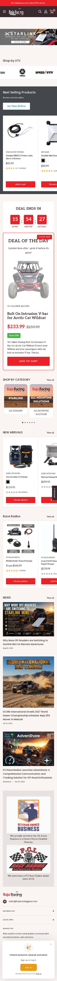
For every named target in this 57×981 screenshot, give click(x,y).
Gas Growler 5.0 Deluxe (16, 477)
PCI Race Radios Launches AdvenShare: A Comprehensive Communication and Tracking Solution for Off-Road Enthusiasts (27, 773)
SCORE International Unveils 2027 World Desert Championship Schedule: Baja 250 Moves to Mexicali (26, 715)
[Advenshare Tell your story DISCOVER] (28, 40)
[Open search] (40, 11)
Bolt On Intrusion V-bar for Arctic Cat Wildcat (27, 316)
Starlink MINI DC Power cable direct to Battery (19, 157)
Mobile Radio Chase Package (19, 561)
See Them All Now (16, 106)
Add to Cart (28, 361)
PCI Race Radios (13, 557)
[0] (51, 11)
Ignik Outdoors (13, 473)
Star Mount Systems (15, 152)
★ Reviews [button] (54, 493)
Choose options (20, 500)
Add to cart (20, 184)
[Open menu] (4, 11)
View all (50, 380)
